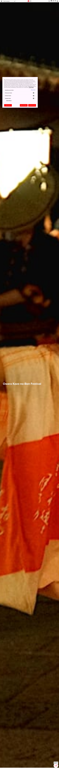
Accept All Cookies (32, 105)
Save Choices (8, 105)
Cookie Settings (9, 100)
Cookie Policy (31, 87)
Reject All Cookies (24, 105)
